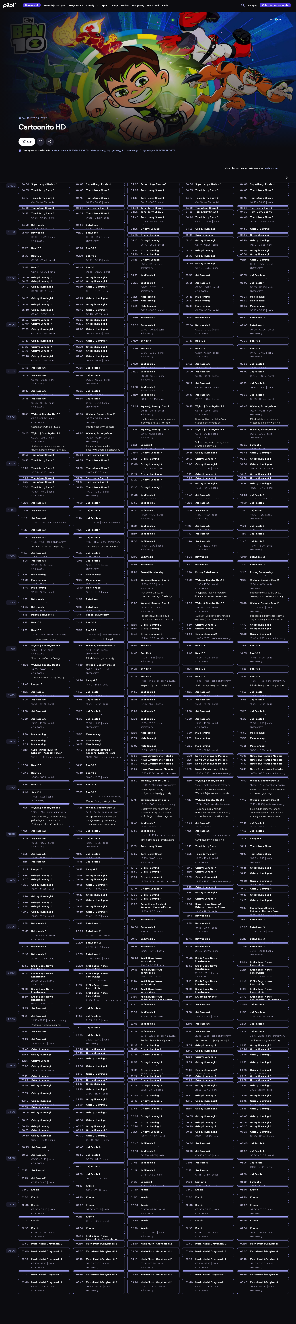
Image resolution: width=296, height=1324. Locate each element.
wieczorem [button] (256, 168)
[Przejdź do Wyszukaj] (243, 5)
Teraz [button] (235, 168)
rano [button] (244, 168)
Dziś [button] (227, 168)
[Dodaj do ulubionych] (41, 142)
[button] (286, 177)
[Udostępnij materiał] (50, 142)
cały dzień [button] (271, 168)
